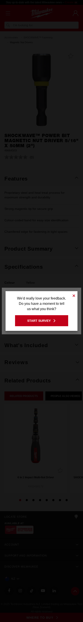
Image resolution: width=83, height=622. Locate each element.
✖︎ (73, 295)
